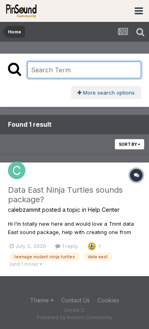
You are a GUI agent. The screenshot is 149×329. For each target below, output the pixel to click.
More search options (108, 92)
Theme (40, 300)
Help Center (104, 209)
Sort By (128, 144)
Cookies (108, 300)
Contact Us (75, 300)
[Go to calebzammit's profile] (16, 170)
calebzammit (24, 209)
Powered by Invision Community (74, 317)
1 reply (69, 246)
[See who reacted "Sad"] (92, 245)
